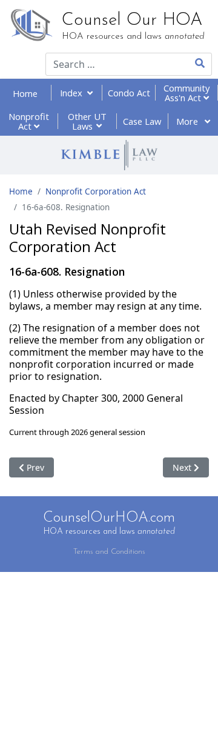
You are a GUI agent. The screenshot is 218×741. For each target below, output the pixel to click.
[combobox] (108, 64)
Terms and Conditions (109, 552)
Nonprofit (28, 121)
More (188, 121)
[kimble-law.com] (109, 155)
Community (187, 93)
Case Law (142, 121)
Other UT (87, 121)
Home (25, 93)
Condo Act (129, 93)
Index (73, 93)
